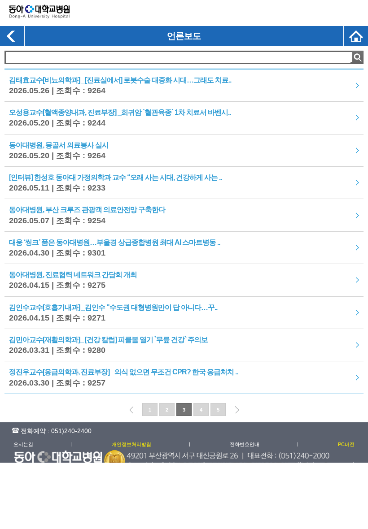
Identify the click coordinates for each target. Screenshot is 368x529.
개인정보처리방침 (131, 444)
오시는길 (23, 444)
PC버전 (346, 444)
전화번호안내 (244, 444)
